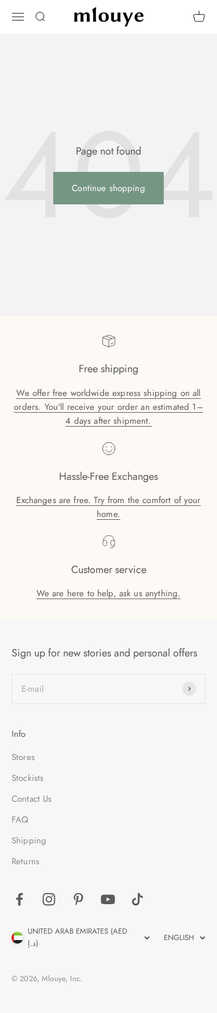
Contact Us (32, 798)
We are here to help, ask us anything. (108, 593)
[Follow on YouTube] (108, 899)
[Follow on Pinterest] (78, 899)
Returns (25, 861)
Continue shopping (108, 188)
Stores (23, 757)
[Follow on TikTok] (137, 899)
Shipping (29, 840)
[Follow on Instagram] (49, 899)
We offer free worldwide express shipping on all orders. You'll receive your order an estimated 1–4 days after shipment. (108, 407)
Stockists (27, 778)
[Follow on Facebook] (19, 899)
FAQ (20, 819)
